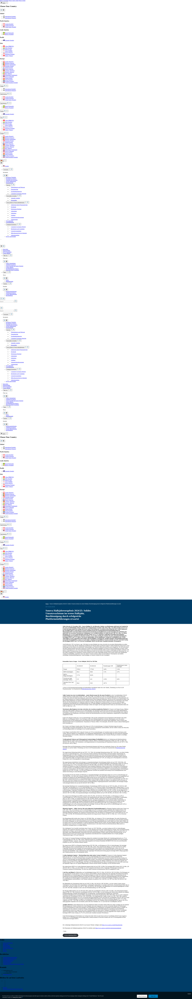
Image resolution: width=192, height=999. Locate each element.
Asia (2, 117)
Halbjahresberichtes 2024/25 (88, 689)
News (5, 272)
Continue (189, 993)
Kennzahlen (14, 200)
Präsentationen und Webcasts (18, 187)
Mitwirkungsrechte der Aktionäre (19, 233)
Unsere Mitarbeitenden (11, 294)
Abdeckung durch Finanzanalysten (19, 205)
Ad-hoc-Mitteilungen (11, 181)
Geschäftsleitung (10, 222)
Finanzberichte (14, 189)
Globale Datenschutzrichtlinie (10, 957)
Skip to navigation (4, 0)
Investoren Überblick (11, 177)
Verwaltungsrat (9, 221)
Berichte (8, 185)
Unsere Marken (6, 253)
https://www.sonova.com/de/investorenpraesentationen (108, 928)
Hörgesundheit (6, 250)
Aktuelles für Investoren (11, 180)
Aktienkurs (13, 213)
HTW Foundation (7, 252)
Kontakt (5, 987)
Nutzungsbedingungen (8, 960)
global (4, 3)
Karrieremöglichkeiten (11, 291)
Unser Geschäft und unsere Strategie (14, 266)
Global (2, 86)
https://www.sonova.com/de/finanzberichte (112, 925)
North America (4, 94)
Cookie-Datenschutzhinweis (9, 958)
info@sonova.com (7, 974)
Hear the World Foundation (12, 270)
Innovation (5, 249)
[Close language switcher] (1, 163)
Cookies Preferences (142, 996)
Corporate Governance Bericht (18, 226)
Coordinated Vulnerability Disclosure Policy (13, 964)
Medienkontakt (9, 281)
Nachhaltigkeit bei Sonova (12, 268)
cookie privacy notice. (17, 997)
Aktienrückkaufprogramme (17, 217)
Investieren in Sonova (11, 178)
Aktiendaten (14, 211)
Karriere (5, 283)
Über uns (6, 255)
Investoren (6, 169)
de (3, 160)
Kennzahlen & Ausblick (12, 196)
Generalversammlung (16, 231)
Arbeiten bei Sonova (11, 264)
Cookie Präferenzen (7, 961)
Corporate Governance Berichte (18, 193)
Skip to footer (22, 0)
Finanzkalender (9, 182)
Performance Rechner (16, 209)
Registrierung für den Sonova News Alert (13, 989)
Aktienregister (14, 219)
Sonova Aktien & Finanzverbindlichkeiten (15, 202)
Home (47, 603)
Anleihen (13, 215)
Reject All (153, 996)
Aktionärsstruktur (15, 235)
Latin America (4, 103)
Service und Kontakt (11, 236)
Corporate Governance (11, 224)
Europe (2, 133)
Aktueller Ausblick (15, 198)
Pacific (2, 111)
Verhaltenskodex (7, 962)
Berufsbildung (9, 295)
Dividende (13, 207)
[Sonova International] (7, 244)
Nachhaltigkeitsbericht (16, 191)
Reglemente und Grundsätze (18, 229)
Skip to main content (14, 0)
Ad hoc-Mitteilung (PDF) (70, 935)
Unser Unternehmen (11, 263)
